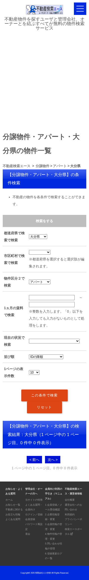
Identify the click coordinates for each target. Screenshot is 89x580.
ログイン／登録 (34, 514)
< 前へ (34, 460)
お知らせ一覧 (12, 504)
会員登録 (30, 519)
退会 (27, 533)
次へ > (53, 460)
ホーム (9, 499)
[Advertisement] (44, 80)
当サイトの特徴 (34, 499)
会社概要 (70, 499)
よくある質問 (12, 519)
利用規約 (70, 514)
